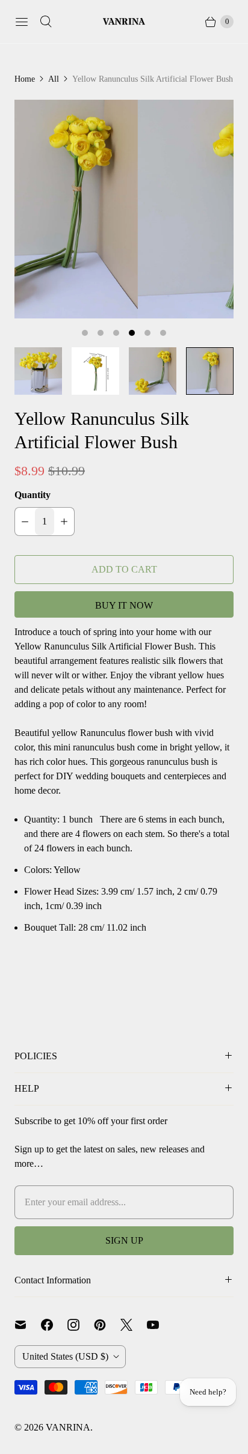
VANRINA (68, 1427)
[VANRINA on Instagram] (80, 1325)
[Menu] (22, 21)
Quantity (32, 495)
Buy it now (124, 605)
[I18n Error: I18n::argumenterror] (38, 371)
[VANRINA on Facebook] (54, 1325)
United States (65, 1356)
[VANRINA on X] (133, 1325)
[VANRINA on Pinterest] (107, 1325)
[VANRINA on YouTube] (160, 1325)
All (53, 79)
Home (24, 79)
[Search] (46, 21)
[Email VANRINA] (27, 1325)
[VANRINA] (124, 22)
